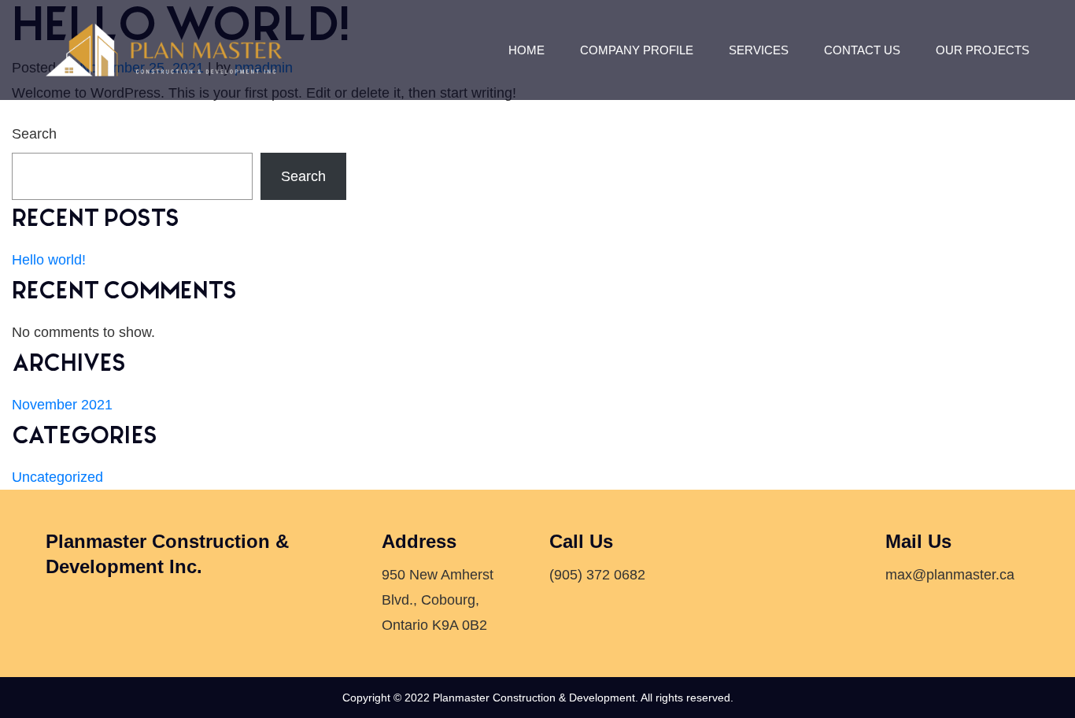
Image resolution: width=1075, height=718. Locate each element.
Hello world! (49, 260)
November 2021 (62, 405)
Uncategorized (57, 477)
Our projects (982, 50)
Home (526, 50)
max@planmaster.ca (949, 575)
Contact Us (862, 50)
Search (34, 134)
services (759, 50)
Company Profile (636, 50)
